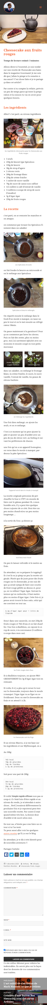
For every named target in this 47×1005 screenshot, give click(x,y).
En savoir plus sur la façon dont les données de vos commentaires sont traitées (22, 969)
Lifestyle (36, 864)
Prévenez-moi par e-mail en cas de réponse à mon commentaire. (20, 951)
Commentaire (11, 888)
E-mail (7, 930)
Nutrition (7, 866)
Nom (6, 920)
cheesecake (25, 866)
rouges (37, 866)
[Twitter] (11, 855)
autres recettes (10, 833)
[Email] (16, 855)
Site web (7, 940)
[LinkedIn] (22, 855)
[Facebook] (6, 855)
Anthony (26, 864)
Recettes (14, 866)
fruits (32, 866)
